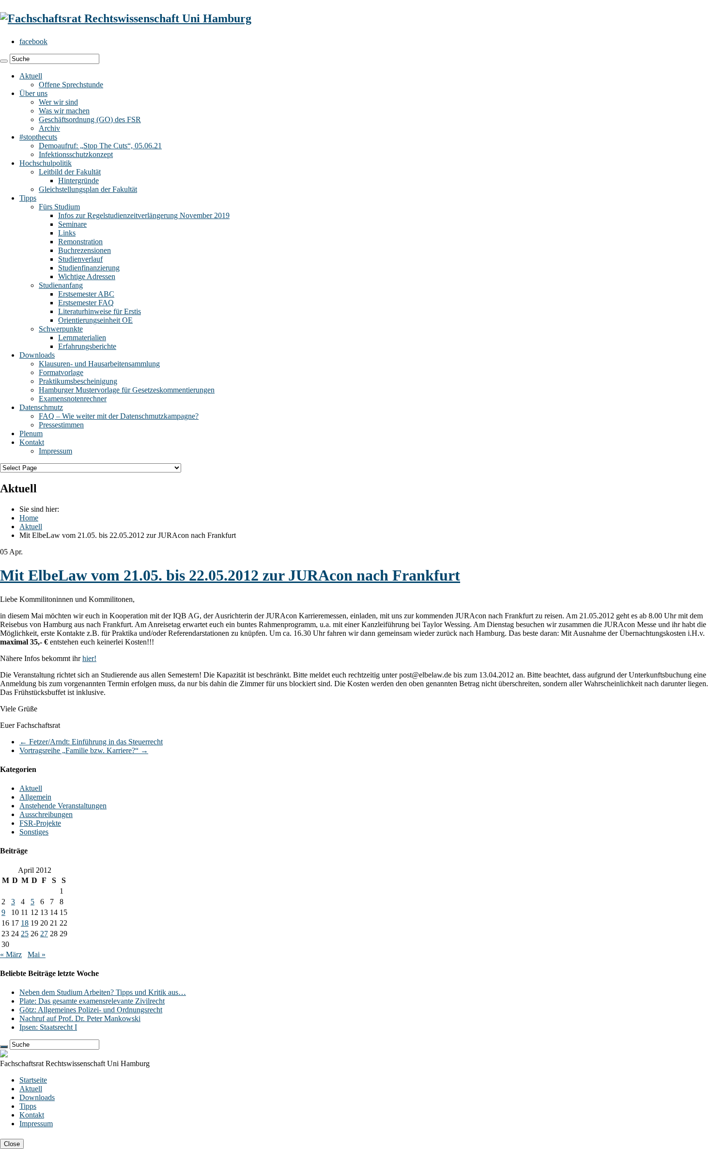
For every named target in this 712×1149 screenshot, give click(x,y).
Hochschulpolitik (45, 163)
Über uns (33, 93)
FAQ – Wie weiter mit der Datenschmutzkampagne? (119, 416)
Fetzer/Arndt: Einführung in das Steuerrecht (91, 742)
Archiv (49, 128)
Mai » (37, 954)
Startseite (33, 1080)
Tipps (27, 198)
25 (25, 933)
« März (11, 954)
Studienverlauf (80, 259)
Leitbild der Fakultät (70, 172)
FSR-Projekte (40, 823)
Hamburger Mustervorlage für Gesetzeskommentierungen (127, 390)
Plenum (31, 433)
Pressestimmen (61, 425)
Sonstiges (33, 832)
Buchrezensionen (84, 250)
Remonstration (80, 241)
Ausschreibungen (46, 814)
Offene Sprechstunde (71, 84)
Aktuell (30, 76)
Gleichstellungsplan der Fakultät (88, 189)
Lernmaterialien (82, 337)
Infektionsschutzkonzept (76, 154)
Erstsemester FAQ (86, 303)
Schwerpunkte (61, 329)
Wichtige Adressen (86, 276)
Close (12, 1144)
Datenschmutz (41, 407)
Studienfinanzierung (89, 268)
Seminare (72, 224)
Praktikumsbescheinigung (78, 381)
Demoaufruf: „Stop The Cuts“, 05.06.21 (100, 146)
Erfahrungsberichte (87, 346)
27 (44, 933)
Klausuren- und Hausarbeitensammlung (99, 364)
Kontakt (31, 442)
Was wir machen (64, 111)
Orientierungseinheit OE (95, 320)
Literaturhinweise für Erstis (99, 311)
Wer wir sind (58, 102)
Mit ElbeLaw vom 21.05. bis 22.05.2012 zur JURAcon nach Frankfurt (230, 575)
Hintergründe (78, 180)
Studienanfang (61, 285)
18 (25, 923)
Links (67, 233)
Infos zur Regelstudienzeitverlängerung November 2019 (144, 215)
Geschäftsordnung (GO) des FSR (90, 119)
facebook (33, 41)
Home (28, 518)
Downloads (37, 355)
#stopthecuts (38, 137)
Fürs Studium (59, 207)
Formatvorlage (61, 372)
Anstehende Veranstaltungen (63, 806)
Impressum (55, 451)
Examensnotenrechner (73, 398)
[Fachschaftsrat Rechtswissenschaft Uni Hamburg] (125, 18)
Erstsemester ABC (86, 294)
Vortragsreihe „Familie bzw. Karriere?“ (83, 750)
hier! (89, 658)
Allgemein (35, 797)
